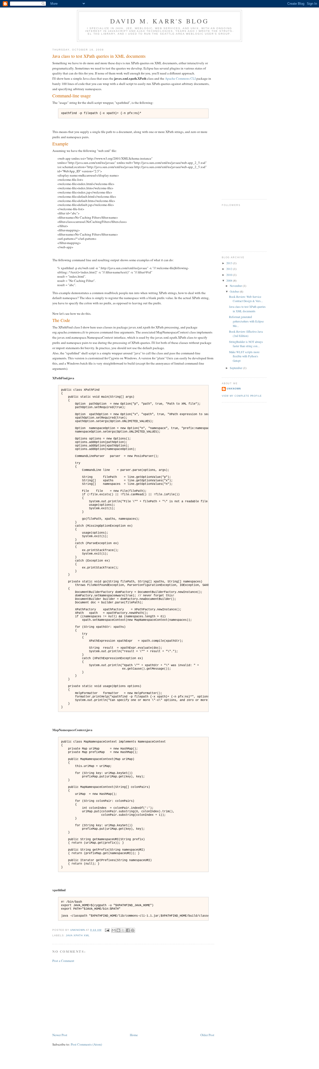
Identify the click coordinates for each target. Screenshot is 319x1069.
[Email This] (113, 930)
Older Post (207, 1035)
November (236, 286)
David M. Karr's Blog (159, 21)
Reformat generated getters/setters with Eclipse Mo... (246, 321)
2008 (229, 280)
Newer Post (59, 1035)
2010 (229, 275)
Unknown (234, 388)
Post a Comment (63, 960)
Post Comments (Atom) (86, 1044)
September (236, 368)
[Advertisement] (89, 997)
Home (134, 1035)
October (235, 291)
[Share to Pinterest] (132, 930)
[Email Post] (106, 930)
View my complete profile (242, 396)
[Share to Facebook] (127, 930)
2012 (229, 269)
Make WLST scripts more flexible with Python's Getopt (244, 356)
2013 (229, 263)
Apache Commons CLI (180, 78)
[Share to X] (123, 930)
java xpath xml (78, 935)
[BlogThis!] (118, 930)
